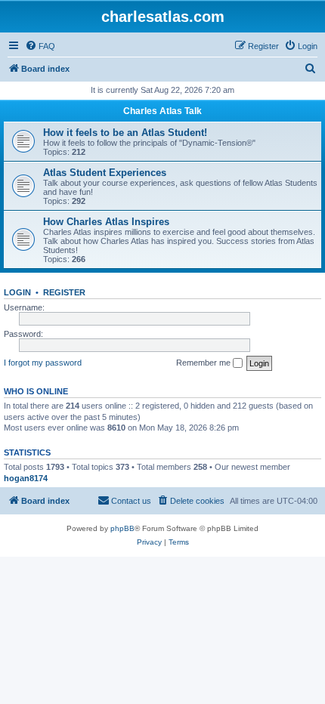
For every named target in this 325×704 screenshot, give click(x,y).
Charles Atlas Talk (162, 111)
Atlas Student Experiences (104, 172)
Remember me (204, 362)
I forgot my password (43, 362)
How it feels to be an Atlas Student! (125, 132)
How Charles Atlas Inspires (106, 221)
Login (17, 292)
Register (64, 292)
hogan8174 (26, 478)
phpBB (122, 528)
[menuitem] (40, 46)
